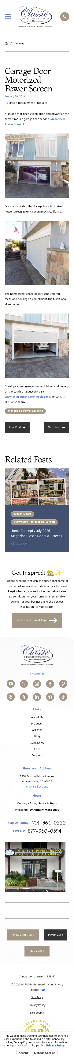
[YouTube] (11, 684)
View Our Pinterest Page (32, 620)
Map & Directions (37, 787)
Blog (37, 736)
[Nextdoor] (50, 697)
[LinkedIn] (37, 697)
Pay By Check (37, 951)
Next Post (54, 427)
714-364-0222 (49, 823)
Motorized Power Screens (25, 411)
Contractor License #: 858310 (37, 976)
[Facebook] (50, 684)
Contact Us (37, 743)
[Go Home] (6, 43)
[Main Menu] (8, 17)
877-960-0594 (44, 831)
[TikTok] (63, 697)
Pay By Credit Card (22, 935)
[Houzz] (24, 697)
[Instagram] (37, 684)
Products (37, 723)
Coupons (37, 755)
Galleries (37, 730)
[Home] (35, 17)
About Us (37, 717)
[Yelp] (11, 697)
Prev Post (15, 427)
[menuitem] (37, 997)
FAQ (37, 749)
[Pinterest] (63, 684)
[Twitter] (24, 684)
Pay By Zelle (55, 935)
